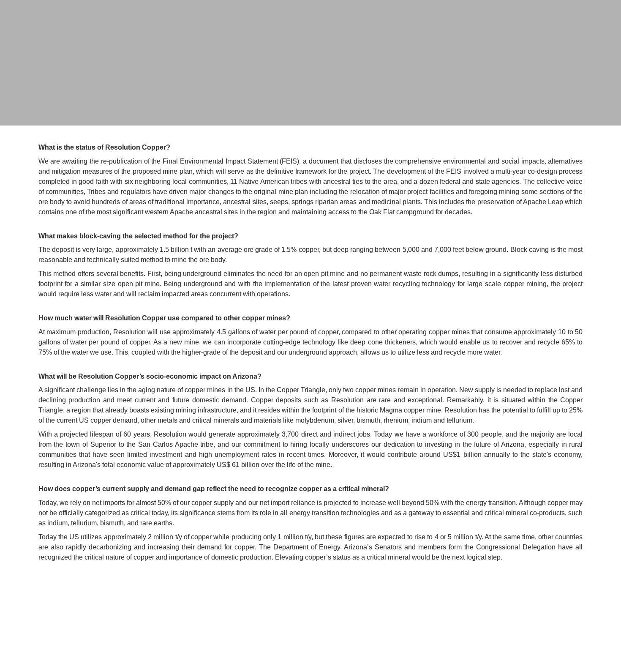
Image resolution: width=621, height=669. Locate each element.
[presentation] (310, 63)
